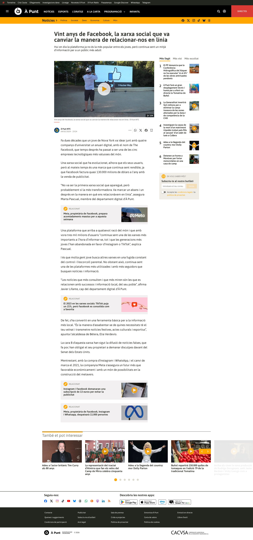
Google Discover (121, 2)
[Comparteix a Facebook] (146, 130)
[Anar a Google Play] (129, 502)
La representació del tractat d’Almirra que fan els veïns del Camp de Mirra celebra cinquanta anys (103, 469)
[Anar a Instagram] (58, 501)
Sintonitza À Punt (151, 513)
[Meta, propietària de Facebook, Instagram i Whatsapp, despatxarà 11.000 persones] (134, 413)
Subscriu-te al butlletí (86, 517)
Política (63, 20)
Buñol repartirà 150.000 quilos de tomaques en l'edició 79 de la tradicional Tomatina (189, 468)
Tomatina (11, 2)
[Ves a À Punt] (26, 11)
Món (115, 20)
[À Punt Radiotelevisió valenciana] (58, 532)
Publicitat (82, 513)
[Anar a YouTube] (69, 501)
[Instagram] (193, 20)
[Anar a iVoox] (92, 501)
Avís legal (82, 522)
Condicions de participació (56, 522)
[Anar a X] (52, 501)
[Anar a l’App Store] (148, 502)
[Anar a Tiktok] (63, 501)
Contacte (48, 513)
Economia (95, 20)
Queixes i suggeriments (54, 517)
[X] (188, 20)
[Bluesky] (204, 20)
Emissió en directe (185, 513)
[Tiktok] (199, 20)
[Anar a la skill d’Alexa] (162, 502)
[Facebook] (183, 20)
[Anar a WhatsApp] (87, 501)
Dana (84, 20)
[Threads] (209, 20)
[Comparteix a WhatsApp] (135, 130)
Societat (74, 20)
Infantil (135, 11)
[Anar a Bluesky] (75, 501)
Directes (242, 11)
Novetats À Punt (78, 2)
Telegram (146, 2)
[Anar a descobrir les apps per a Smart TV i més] (179, 502)
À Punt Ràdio (93, 2)
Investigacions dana (51, 2)
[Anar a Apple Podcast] (98, 501)
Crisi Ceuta (22, 2)
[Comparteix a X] (140, 130)
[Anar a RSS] (110, 501)
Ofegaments (35, 2)
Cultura (106, 20)
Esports (63, 11)
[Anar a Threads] (81, 501)
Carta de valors (150, 517)
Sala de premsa (117, 513)
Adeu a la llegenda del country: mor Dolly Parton (145, 467)
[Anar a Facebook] (46, 501)
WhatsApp (135, 2)
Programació (113, 11)
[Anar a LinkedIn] (104, 501)
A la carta (93, 11)
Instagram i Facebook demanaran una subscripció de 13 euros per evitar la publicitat (84, 391)
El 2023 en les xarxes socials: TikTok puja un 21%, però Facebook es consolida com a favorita (86, 306)
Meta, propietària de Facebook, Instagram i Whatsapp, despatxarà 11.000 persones (87, 413)
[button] (115, 479)
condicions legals (184, 192)
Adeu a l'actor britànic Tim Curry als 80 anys (60, 467)
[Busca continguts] (218, 11)
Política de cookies (152, 522)
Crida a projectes (118, 517)
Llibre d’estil (182, 517)
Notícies (49, 11)
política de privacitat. (176, 195)
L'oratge (65, 2)
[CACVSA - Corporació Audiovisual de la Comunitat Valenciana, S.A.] (190, 532)
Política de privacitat (119, 522)
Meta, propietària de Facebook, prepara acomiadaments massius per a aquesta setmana (85, 216)
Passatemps (106, 2)
